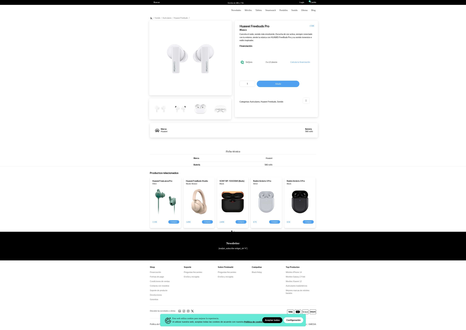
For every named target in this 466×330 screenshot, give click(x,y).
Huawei (269, 158)
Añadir (278, 84)
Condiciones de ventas (160, 281)
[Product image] (164, 202)
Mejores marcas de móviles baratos (297, 291)
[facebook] (184, 312)
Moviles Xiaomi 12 (294, 281)
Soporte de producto (158, 290)
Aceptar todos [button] (272, 320)
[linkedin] (180, 312)
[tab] (233, 150)
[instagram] (188, 312)
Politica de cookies (254, 322)
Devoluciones (156, 295)
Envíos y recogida (191, 277)
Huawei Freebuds (181, 18)
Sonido (158, 18)
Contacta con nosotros (159, 286)
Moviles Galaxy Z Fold (295, 277)
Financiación (155, 272)
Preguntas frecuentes (193, 272)
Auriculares (167, 18)
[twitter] (192, 312)
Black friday (257, 272)
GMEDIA (312, 324)
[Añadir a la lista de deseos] (306, 101)
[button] (173, 222)
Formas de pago (157, 277)
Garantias (154, 299)
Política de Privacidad (159, 324)
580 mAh (268, 165)
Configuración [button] (293, 320)
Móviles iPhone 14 (294, 272)
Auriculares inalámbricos (296, 286)
